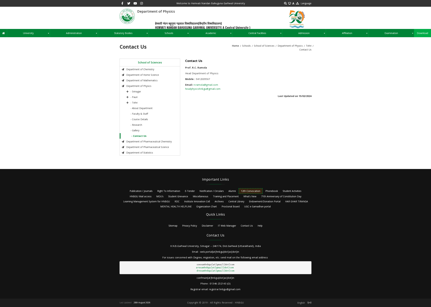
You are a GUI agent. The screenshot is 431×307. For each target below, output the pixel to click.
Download (422, 33)
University (36, 34)
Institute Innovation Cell (197, 201)
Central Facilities (265, 34)
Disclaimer (207, 225)
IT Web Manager (227, 225)
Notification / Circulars (212, 191)
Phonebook (271, 191)
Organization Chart (206, 206)
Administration (82, 34)
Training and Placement (226, 196)
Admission (312, 34)
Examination (399, 34)
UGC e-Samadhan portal (257, 206)
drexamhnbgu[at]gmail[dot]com (215, 270)
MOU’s (159, 196)
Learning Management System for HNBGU (146, 201)
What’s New (249, 196)
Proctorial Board (231, 206)
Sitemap (173, 225)
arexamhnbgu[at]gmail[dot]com (215, 267)
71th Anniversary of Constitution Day (281, 196)
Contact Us (247, 225)
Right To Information (168, 191)
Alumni (232, 191)
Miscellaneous (200, 196)
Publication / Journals (141, 191)
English (301, 302)
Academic (219, 34)
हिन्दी (309, 302)
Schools (177, 34)
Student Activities (292, 191)
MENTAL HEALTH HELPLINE (176, 206)
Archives (219, 201)
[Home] (127, 16)
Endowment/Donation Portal (264, 201)
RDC (177, 201)
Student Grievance (178, 196)
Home (235, 45)
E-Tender (190, 191)
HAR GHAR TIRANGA (296, 201)
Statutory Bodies (131, 34)
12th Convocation (250, 191)
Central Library (236, 201)
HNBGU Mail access (141, 196)
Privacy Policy (189, 225)
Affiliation (355, 34)
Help (260, 225)
